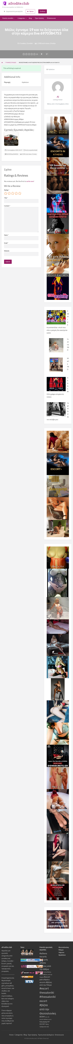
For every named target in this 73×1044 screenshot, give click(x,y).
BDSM (42, 1017)
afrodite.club (18, 3)
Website (6, 251)
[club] (58, 645)
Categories (21, 18)
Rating (6, 190)
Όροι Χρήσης (39, 18)
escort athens (44, 1019)
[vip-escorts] (58, 146)
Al (58, 96)
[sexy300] (58, 626)
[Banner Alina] (58, 778)
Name (6, 235)
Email (6, 243)
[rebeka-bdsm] (58, 733)
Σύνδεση (42, 11)
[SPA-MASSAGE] (58, 486)
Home (11, 1035)
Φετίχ (47, 1024)
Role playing (43, 1022)
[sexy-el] (58, 799)
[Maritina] (58, 442)
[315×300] (58, 223)
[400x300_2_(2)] (58, 892)
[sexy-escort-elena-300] (58, 528)
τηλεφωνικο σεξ (44, 1026)
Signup (31, 11)
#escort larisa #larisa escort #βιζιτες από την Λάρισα (46, 974)
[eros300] (58, 288)
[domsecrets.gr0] (58, 756)
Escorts (50, 1019)
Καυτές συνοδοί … (8, 18)
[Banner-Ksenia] (58, 711)
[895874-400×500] (58, 847)
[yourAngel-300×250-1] (58, 203)
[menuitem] (13, 11)
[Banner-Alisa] (58, 557)
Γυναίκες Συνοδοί (26, 43)
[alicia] (58, 689)
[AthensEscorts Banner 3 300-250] (58, 166)
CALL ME (47, 1017)
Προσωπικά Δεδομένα (46, 1035)
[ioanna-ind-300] (58, 608)
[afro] (57, 583)
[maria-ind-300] (58, 667)
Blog (30, 18)
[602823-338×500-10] (58, 821)
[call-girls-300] (58, 246)
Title (6, 198)
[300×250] (58, 125)
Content (7, 206)
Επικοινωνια (51, 18)
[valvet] (58, 267)
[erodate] (58, 185)
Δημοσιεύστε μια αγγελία (14, 11)
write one (30, 181)
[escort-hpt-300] (58, 508)
